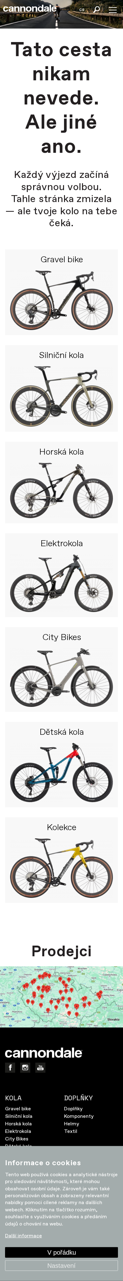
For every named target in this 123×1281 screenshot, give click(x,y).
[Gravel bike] (61, 300)
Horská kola (61, 452)
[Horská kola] (61, 490)
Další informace (23, 1236)
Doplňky (73, 1109)
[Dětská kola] (61, 772)
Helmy (71, 1124)
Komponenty (79, 1116)
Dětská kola (61, 732)
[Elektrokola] (61, 583)
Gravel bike (61, 260)
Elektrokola (61, 544)
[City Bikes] (61, 677)
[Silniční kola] (61, 396)
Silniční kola (61, 355)
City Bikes (61, 637)
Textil (70, 1131)
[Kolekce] (61, 868)
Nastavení (61, 1265)
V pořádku (61, 1252)
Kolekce (61, 828)
